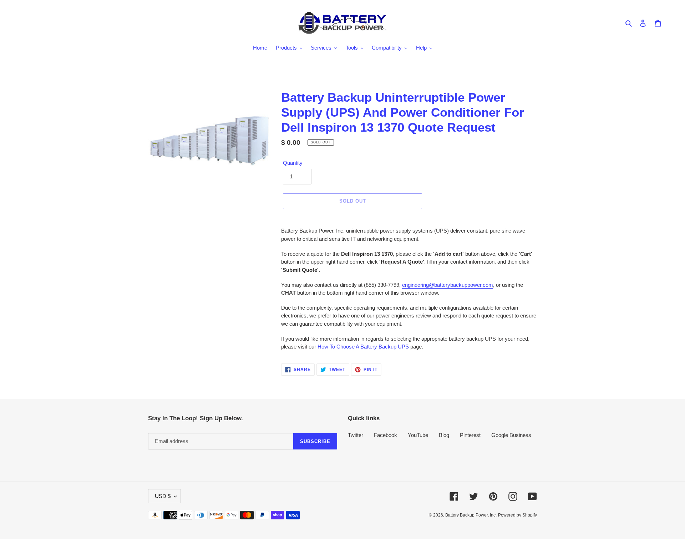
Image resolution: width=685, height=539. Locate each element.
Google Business (511, 435)
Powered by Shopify (517, 515)
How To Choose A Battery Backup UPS (363, 347)
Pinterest (470, 435)
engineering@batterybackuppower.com (447, 285)
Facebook (385, 435)
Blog (444, 435)
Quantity (293, 163)
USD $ (163, 496)
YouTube (418, 435)
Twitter (355, 435)
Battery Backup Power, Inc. (471, 515)
